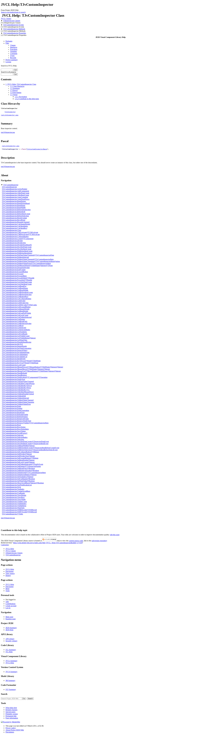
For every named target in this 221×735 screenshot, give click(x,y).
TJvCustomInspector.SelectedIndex (15, 437)
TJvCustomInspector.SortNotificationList (17, 485)
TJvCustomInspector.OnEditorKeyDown (17, 386)
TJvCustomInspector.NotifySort (13, 379)
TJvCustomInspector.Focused (12, 274)
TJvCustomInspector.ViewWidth (14, 499)
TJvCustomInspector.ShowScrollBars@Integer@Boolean (23, 483)
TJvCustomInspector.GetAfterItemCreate (17, 284)
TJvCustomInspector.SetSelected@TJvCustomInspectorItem (24, 473)
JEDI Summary (11, 628)
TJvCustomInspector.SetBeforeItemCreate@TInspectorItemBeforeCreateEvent (30, 448)
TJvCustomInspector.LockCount (14, 365)
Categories (5, 545)
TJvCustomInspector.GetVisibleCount (15, 336)
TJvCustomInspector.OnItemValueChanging (18, 402)
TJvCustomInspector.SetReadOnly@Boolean (18, 468)
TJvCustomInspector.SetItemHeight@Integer (18, 460)
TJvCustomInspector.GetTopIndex (14, 332)
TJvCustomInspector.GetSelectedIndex (16, 330)
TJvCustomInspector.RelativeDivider (15, 419)
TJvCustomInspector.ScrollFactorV (15, 433)
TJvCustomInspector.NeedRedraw (14, 375)
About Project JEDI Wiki (15, 730)
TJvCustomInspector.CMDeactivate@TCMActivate (21, 234)
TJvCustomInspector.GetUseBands (14, 334)
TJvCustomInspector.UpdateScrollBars (16, 491)
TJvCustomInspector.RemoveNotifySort (16, 421)
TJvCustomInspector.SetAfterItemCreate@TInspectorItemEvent (25, 444)
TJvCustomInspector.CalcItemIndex (15, 226)
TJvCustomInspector (10, 185)
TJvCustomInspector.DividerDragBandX (17, 245)
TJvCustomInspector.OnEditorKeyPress (16, 388)
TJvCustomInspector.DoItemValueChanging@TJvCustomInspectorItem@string (31, 261)
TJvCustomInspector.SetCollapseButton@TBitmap (20, 452)
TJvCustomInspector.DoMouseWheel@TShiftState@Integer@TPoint (27, 266)
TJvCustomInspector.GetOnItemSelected (17, 317)
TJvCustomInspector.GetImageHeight (15, 309)
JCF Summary (11, 689)
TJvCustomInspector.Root (11, 425)
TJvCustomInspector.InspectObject (14, 350)
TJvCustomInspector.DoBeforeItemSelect (17, 253)
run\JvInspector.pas (9, 115)
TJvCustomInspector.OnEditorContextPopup (18, 384)
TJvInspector (10, 112)
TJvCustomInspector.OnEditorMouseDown (18, 392)
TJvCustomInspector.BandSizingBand (16, 203)
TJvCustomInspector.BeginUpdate (14, 218)
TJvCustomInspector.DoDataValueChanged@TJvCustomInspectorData (28, 255)
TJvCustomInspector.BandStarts (13, 205)
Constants (13, 54)
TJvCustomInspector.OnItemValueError (16, 404)
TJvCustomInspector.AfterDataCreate (15, 193)
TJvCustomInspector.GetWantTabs (14, 340)
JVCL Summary (11, 661)
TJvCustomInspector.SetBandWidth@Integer (18, 446)
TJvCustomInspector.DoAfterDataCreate (17, 247)
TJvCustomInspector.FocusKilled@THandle (18, 278)
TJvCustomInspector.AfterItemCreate (15, 195)
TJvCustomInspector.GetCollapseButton (16, 299)
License (8, 62)
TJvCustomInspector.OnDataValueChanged (18, 381)
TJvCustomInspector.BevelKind (13, 220)
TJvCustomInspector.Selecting (13, 439)
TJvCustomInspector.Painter (12, 408)
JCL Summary (11, 650)
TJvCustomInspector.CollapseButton (15, 237)
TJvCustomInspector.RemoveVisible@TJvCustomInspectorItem (25, 423)
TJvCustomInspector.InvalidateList (14, 357)
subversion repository (99, 541)
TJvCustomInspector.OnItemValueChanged (17, 400)
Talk (7, 602)
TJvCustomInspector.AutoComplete (15, 197)
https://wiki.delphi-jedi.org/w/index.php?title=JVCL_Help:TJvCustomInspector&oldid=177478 (47, 543)
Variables (13, 51)
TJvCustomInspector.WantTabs (13, 508)
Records (13, 58)
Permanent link (11, 716)
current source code (76, 541)
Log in (8, 608)
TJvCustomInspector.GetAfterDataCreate (17, 282)
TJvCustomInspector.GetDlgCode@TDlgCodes (19, 305)
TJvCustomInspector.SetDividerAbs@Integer (18, 456)
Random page (11, 619)
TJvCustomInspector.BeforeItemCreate (16, 214)
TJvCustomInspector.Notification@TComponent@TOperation (24, 377)
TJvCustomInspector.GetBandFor (14, 286)
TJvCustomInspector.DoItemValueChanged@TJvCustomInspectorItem (28, 259)
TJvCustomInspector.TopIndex (13, 489)
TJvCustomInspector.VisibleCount (14, 502)
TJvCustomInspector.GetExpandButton (16, 307)
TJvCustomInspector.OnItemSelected (15, 398)
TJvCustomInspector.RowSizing (13, 427)
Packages (9, 41)
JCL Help (9, 652)
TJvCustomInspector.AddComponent (15, 191)
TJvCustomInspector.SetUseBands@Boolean (18, 479)
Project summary (12, 60)
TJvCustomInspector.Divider (12, 241)
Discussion (9, 571)
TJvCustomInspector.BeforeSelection (15, 216)
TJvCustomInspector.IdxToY (12, 344)
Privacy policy (11, 728)
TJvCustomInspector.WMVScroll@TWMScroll (19, 512)
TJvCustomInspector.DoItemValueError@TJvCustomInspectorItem (26, 263)
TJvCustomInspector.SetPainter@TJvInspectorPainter (21, 466)
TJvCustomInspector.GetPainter (13, 319)
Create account (11, 606)
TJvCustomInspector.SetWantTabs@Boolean (18, 481)
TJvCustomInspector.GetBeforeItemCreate (17, 292)
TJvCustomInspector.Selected (12, 435)
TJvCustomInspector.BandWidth (14, 208)
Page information (12, 718)
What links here (11, 708)
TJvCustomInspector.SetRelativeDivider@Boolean (20, 470)
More (7, 589)
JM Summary (10, 681)
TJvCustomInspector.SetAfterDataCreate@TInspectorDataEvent (25, 441)
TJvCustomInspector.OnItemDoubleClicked (18, 394)
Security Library (11, 641)
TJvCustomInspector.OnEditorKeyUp (15, 390)
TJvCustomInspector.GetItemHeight (15, 311)
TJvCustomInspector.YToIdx (12, 514)
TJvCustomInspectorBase (37, 149)
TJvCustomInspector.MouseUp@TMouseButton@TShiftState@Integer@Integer (31, 371)
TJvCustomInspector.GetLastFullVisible (16, 313)
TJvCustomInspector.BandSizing (14, 201)
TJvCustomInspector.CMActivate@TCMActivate (20, 232)
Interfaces (13, 47)
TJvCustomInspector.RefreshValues (15, 417)
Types (12, 56)
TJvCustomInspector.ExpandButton (15, 272)
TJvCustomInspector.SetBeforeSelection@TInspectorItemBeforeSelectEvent (30, 450)
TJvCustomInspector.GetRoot (12, 326)
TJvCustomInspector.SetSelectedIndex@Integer (19, 475)
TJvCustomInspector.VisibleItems (14, 506)
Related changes (11, 710)
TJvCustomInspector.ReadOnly (13, 413)
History (8, 575)
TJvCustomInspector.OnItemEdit (14, 396)
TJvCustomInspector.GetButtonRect (15, 297)
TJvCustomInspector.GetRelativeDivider (16, 323)
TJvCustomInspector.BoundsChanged (15, 222)
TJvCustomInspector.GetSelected (14, 328)
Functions (13, 49)
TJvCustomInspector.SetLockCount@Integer (18, 462)
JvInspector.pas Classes (11, 21)
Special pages (10, 712)
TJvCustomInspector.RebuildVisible (15, 415)
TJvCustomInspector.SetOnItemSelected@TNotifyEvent (22, 464)
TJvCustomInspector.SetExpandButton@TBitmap (20, 458)
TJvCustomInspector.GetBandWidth (15, 290)
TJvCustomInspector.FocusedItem (14, 276)
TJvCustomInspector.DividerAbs (14, 243)
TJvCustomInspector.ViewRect (13, 497)
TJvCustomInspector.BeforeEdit (13, 212)
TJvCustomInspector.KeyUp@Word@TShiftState (20, 363)
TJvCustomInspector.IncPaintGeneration (16, 348)
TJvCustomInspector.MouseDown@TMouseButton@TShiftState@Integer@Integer (32, 367)
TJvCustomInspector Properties (14, 33)
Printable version (12, 714)
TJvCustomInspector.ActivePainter (14, 189)
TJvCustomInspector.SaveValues (14, 431)
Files (7, 43)
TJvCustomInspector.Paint (11, 406)
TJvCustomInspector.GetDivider (13, 301)
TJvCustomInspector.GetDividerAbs (15, 303)
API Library (10, 639)
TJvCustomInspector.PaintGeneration (15, 410)
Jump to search (20, 12)
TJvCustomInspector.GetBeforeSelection (17, 294)
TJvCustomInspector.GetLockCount (15, 315)
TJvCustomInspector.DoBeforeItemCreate (17, 251)
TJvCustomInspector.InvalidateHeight (15, 352)
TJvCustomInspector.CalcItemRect (14, 228)
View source (10, 573)
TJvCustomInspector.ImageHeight (14, 346)
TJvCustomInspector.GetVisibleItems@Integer (19, 338)
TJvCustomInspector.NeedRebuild (14, 373)
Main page (9, 617)
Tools (8, 591)
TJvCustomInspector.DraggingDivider (16, 268)
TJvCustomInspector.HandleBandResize (16, 342)
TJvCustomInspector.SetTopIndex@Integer (17, 477)
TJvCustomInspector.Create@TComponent (17, 239)
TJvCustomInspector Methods (14, 29)
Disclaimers (10, 732)
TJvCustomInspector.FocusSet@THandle (17, 280)
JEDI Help (9, 630)
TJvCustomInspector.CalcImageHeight (16, 224)
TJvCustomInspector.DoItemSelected (15, 257)
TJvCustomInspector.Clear (11, 230)
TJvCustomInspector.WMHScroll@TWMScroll (19, 510)
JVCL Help (10, 549)
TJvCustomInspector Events (13, 25)
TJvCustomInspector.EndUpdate (14, 270)
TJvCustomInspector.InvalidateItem (15, 355)
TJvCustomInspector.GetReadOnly (14, 321)
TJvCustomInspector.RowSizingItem (15, 429)
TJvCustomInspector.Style (11, 487)
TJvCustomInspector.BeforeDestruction (16, 210)
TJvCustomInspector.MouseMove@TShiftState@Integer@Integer (26, 369)
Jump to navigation (8, 12)
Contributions (10, 604)
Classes (13, 45)
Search (4, 694)
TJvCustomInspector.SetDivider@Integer (17, 454)
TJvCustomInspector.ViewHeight (14, 495)
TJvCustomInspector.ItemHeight (13, 359)
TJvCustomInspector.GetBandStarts (15, 288)
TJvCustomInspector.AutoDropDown (15, 199)
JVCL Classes (6, 19)
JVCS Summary (11, 672)
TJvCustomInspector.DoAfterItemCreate (16, 249)
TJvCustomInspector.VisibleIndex (14, 504)
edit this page (114, 535)
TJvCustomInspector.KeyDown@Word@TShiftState (21, 361)
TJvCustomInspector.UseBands (13, 493)
